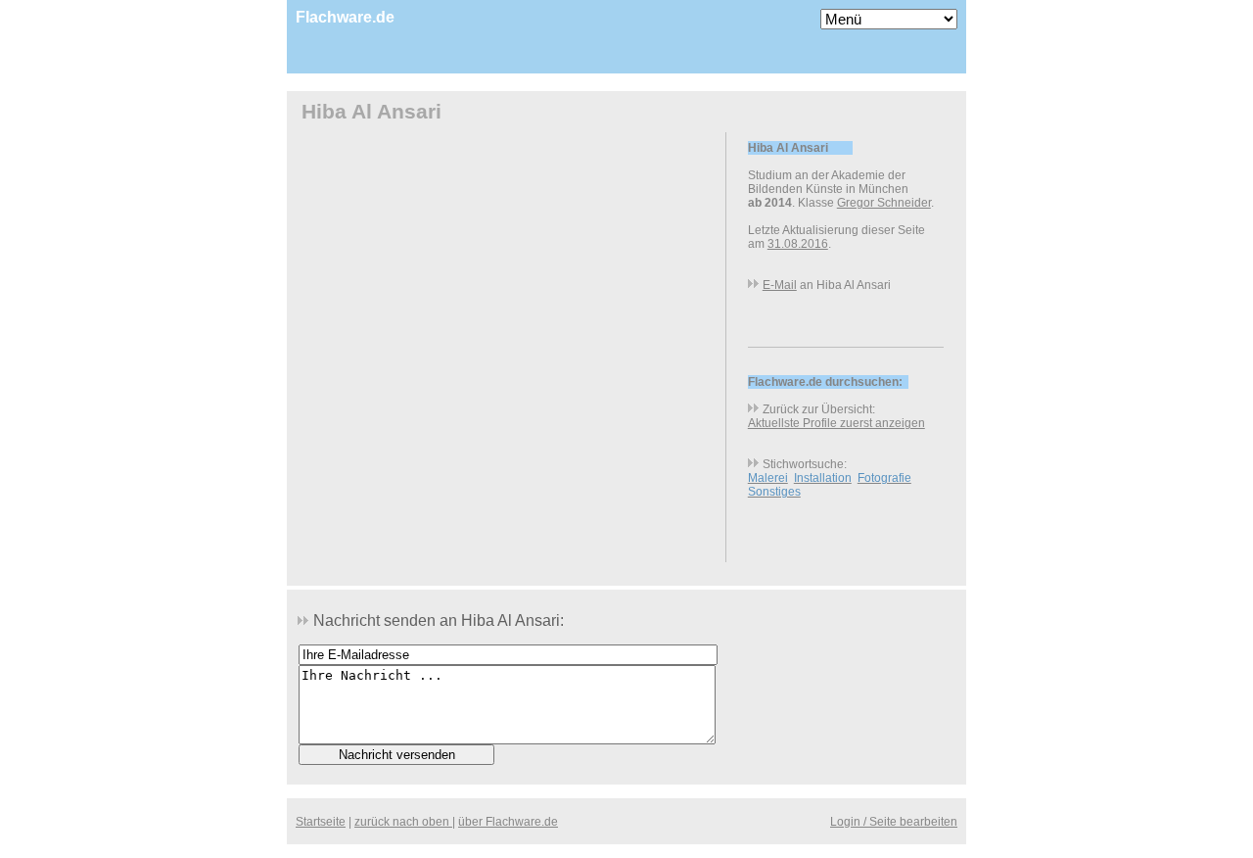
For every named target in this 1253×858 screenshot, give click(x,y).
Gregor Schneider (884, 203)
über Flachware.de (508, 822)
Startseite (321, 822)
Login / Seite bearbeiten (893, 822)
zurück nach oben (403, 822)
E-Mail (780, 285)
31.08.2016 (797, 244)
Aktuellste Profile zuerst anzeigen (836, 423)
